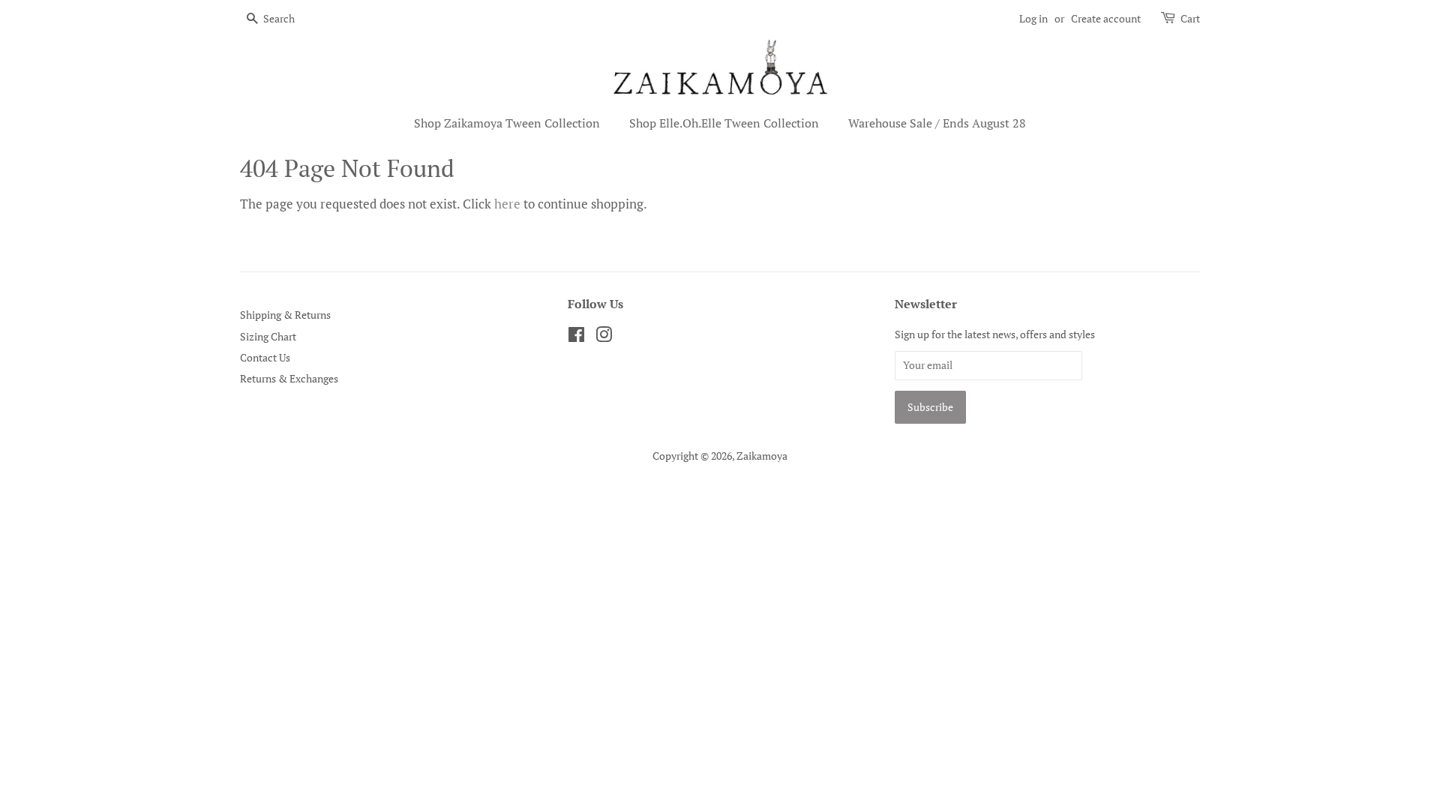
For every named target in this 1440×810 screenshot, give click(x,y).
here (507, 203)
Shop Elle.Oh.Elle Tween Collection (724, 123)
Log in (1033, 18)
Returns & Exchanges (289, 378)
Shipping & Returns (285, 315)
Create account (1106, 18)
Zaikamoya (762, 455)
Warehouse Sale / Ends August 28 (937, 123)
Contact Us (265, 357)
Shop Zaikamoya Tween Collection (507, 123)
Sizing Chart (268, 336)
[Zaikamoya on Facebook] (576, 337)
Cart (1190, 18)
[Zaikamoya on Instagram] (604, 337)
